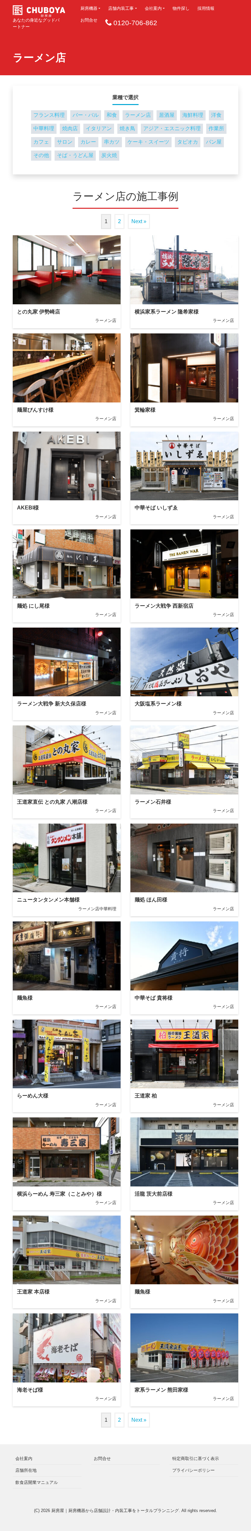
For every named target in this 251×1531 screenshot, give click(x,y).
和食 (112, 115)
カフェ (41, 142)
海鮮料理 (192, 115)
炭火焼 (109, 155)
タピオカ (187, 142)
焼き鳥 (127, 128)
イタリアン (99, 128)
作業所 (216, 128)
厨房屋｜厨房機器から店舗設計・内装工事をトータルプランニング (115, 1510)
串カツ (112, 142)
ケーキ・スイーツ (148, 142)
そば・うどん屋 (75, 155)
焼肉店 (70, 128)
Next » (138, 221)
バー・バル (86, 115)
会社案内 (153, 8)
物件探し (181, 8)
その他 (41, 155)
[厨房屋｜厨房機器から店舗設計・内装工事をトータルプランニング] (39, 9)
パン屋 (214, 142)
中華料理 (43, 128)
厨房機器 (88, 8)
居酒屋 (167, 115)
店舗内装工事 (121, 8)
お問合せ (88, 20)
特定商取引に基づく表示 (195, 1458)
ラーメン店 (138, 115)
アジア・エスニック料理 (172, 128)
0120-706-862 (135, 23)
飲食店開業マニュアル (36, 1482)
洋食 (216, 115)
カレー (88, 142)
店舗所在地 (26, 1470)
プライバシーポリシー (193, 1470)
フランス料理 (49, 115)
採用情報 (205, 8)
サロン (65, 142)
